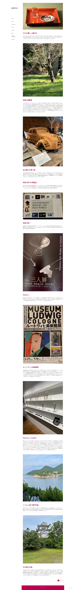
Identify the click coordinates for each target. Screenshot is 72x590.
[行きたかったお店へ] (43, 407)
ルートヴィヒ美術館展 (30, 367)
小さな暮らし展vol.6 (30, 33)
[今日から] (43, 262)
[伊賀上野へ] (43, 206)
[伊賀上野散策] (43, 70)
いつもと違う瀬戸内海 (30, 505)
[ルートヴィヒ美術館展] (43, 334)
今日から (26, 295)
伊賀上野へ (27, 223)
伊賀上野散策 (27, 100)
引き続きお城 (27, 567)
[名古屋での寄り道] (43, 141)
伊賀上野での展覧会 (30, 182)
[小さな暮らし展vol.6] (43, 16)
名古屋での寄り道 (29, 170)
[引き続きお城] (43, 539)
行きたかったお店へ (30, 438)
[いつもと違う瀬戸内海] (43, 477)
